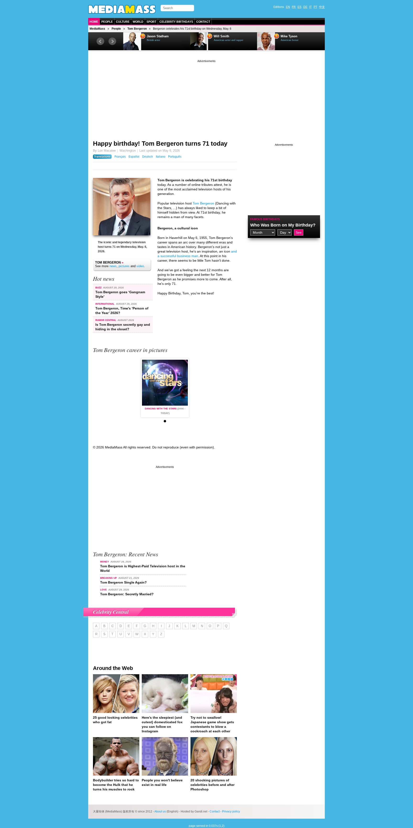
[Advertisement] (206, 96)
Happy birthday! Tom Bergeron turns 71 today (160, 143)
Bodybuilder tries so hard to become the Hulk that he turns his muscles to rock (116, 784)
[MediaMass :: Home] (122, 9)
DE (305, 7)
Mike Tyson (288, 36)
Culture (123, 21)
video (140, 266)
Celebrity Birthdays (176, 21)
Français (120, 156)
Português (174, 156)
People (107, 21)
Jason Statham (157, 36)
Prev (100, 41)
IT (310, 7)
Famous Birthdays (265, 219)
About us (160, 811)
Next (112, 41)
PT (315, 7)
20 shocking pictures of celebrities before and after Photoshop (212, 784)
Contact (203, 21)
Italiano (160, 156)
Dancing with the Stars (161, 408)
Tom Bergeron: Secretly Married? (127, 594)
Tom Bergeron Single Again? (123, 582)
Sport (151, 21)
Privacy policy (231, 811)
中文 (322, 7)
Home (94, 21)
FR (294, 7)
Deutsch (147, 156)
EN (288, 7)
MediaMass (97, 28)
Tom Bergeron (137, 28)
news (113, 266)
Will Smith (221, 36)
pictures (124, 266)
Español (134, 156)
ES (299, 7)
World (138, 21)
